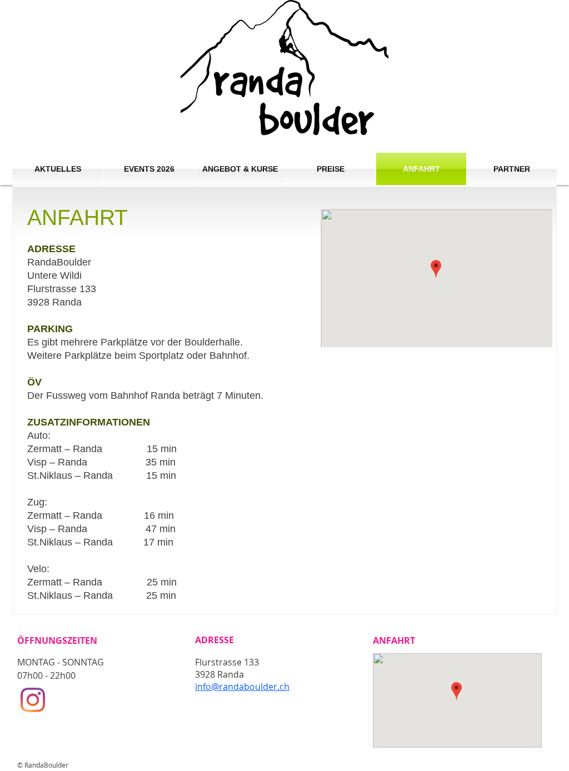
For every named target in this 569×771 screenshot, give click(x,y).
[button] (240, 169)
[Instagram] (33, 700)
